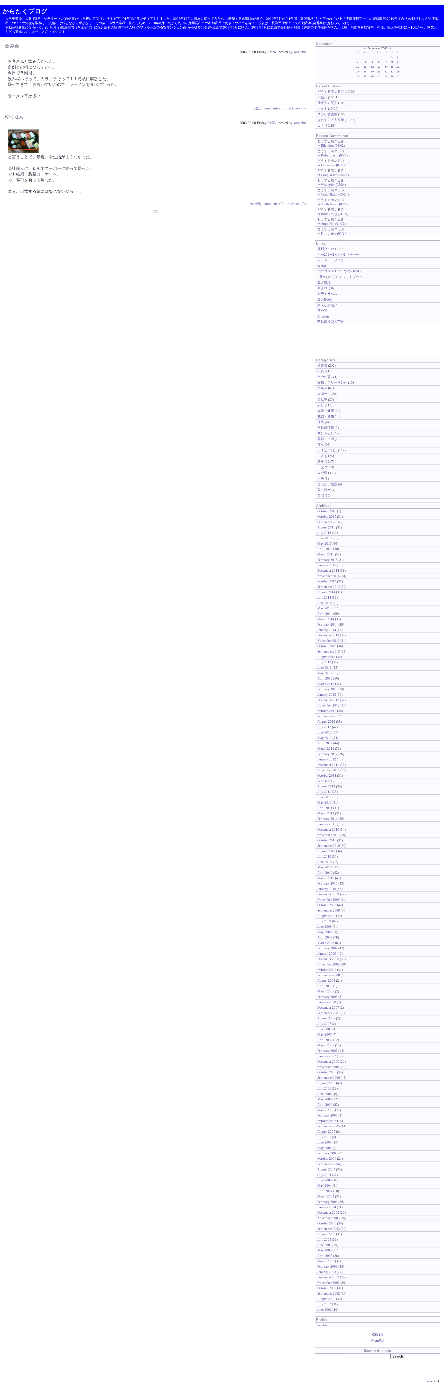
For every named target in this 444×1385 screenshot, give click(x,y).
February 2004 (327, 1202)
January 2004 (326, 1207)
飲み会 (12, 46)
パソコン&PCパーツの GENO (338, 271)
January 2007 (326, 1056)
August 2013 (326, 657)
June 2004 (324, 1180)
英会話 (322, 311)
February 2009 (327, 948)
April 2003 (324, 1256)
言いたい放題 (327, 484)
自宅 (320, 495)
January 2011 (326, 824)
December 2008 (328, 959)
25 (365, 76)
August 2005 (326, 1131)
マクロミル (325, 288)
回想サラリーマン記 (332, 382)
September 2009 (328, 910)
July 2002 (324, 1304)
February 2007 (327, 1051)
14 (386, 66)
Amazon (323, 316)
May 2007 (324, 1034)
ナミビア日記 (327, 450)
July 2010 (324, 856)
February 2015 (327, 560)
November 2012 (328, 705)
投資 (320, 371)
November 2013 (328, 641)
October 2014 (326, 581)
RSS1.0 (377, 1334)
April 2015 (324, 549)
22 (392, 71)
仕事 (320, 422)
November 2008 (328, 964)
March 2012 (325, 748)
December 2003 (328, 1212)
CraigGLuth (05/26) (335, 175)
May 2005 (324, 1148)
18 (365, 71)
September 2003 (328, 1229)
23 (397, 71)
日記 (257, 108)
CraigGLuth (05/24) (335, 194)
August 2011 (326, 786)
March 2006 (325, 1110)
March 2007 (325, 1045)
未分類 (255, 204)
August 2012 (326, 721)
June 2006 (324, 1094)
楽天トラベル (327, 294)
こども (322, 456)
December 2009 (328, 894)
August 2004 (326, 1169)
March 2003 (325, 1261)
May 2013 (324, 673)
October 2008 (326, 970)
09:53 (271, 123)
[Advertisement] (330, 340)
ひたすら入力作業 (330, 120)
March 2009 (325, 943)
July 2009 (324, 921)
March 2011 (325, 813)
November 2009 (328, 899)
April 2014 (324, 614)
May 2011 (324, 802)
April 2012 (324, 743)
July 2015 (324, 533)
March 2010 (325, 878)
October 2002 (326, 1288)
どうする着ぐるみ (330, 92)
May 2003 (324, 1250)
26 (372, 76)
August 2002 (326, 1299)
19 (372, 71)
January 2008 (326, 1002)
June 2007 (324, 1029)
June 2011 (324, 797)
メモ (320, 478)
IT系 (320, 445)
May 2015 (324, 543)
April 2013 (324, 678)
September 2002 (328, 1293)
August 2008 (326, 980)
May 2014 (324, 608)
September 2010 (328, 846)
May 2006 (324, 1099)
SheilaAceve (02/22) (335, 204)
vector (321, 266)
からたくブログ (25, 11)
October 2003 (326, 1223)
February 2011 (327, 819)
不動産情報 (325, 428)
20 (379, 71)
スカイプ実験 (327, 114)
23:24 (271, 52)
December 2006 (328, 1061)
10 (357, 66)
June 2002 (324, 1310)
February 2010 (327, 883)
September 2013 (328, 651)
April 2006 (324, 1105)
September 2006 (328, 1078)
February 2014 (327, 624)
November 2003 (328, 1218)
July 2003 (324, 1239)
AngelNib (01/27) (333, 224)
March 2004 (325, 1196)
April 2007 (324, 1040)
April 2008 (324, 986)
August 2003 (326, 1234)
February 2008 (327, 997)
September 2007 (328, 1013)
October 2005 (326, 1121)
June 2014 (324, 603)
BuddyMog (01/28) (334, 214)
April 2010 (324, 873)
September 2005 (328, 1126)
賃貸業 (322, 365)
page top (432, 1381)
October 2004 (326, 1158)
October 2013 (326, 646)
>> (389, 48)
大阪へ (322, 97)
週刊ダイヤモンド (330, 249)
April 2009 (324, 937)
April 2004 (324, 1191)
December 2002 (328, 1277)
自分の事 (324, 377)
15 (392, 66)
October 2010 (326, 840)
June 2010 (324, 862)
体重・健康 (325, 411)
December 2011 (328, 765)
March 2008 (325, 991)
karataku (299, 52)
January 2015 (326, 565)
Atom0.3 (377, 1340)
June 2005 (324, 1142)
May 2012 (324, 738)
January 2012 (326, 759)
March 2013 (325, 684)
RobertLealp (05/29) (335, 155)
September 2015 (328, 522)
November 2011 (328, 770)
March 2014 (325, 619)
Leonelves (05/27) (333, 165)
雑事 (320, 461)
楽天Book (324, 299)
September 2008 (328, 975)
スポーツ (324, 394)
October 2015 (326, 516)
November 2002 (328, 1283)
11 (365, 66)
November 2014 (328, 576)
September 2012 (328, 716)
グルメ (322, 388)
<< (365, 48)
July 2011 (324, 792)
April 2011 (324, 808)
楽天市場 (324, 282)
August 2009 (326, 916)
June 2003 (324, 1245)
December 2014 (328, 570)
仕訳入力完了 (327, 103)
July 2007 (324, 1024)
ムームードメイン (330, 260)
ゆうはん (14, 116)
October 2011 (326, 775)
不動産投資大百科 (330, 322)
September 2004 (328, 1164)
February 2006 (327, 1115)
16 (397, 66)
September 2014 (328, 587)
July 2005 (324, 1137)
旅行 (320, 405)
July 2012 (324, 727)
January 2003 (326, 1272)
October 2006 (326, 1072)
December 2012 (328, 700)
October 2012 (326, 711)
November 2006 (328, 1067)
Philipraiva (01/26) (334, 233)
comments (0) (274, 108)
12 (372, 66)
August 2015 (326, 527)
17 (357, 71)
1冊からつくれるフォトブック (340, 277)
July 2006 (324, 1088)
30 (397, 76)
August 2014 (326, 592)
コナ (320, 125)
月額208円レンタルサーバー (338, 254)
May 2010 (324, 867)
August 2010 (326, 851)
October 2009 (326, 905)
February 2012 (327, 754)
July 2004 (324, 1175)
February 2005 (327, 1153)
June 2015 (324, 538)
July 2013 (324, 662)
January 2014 (326, 630)
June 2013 (324, 668)
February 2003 (327, 1266)
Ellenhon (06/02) (333, 145)
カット (322, 108)
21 (386, 71)
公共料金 (324, 490)
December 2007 (328, 1007)
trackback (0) (296, 108)
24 (357, 76)
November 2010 (328, 835)
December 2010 (328, 829)
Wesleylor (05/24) (333, 185)
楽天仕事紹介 (327, 305)
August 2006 (326, 1083)
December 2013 (328, 635)
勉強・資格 (325, 416)
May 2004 (324, 1185)
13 (379, 66)
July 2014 (324, 597)
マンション (325, 433)
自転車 (322, 399)
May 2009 (324, 932)
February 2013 (327, 689)
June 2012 (324, 732)
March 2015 (325, 554)
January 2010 (326, 889)
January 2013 (326, 694)
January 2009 (326, 953)
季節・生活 (325, 439)
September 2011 (328, 781)
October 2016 (326, 511)
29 (392, 76)
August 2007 (326, 1018)
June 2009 (324, 926)
